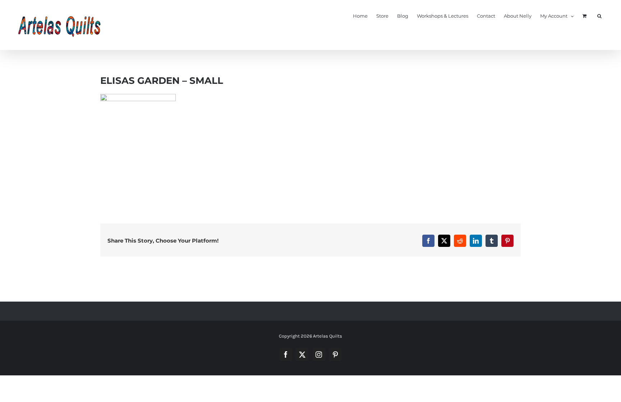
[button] (599, 15)
